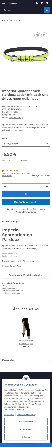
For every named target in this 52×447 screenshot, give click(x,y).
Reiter (14, 114)
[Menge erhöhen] (47, 186)
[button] (37, 3)
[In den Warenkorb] (4, 28)
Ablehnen (26, 437)
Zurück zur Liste (10, 20)
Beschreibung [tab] (10, 221)
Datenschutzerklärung (26, 414)
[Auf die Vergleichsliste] (37, 35)
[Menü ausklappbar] (3, 1)
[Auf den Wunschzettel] (44, 35)
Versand (24, 160)
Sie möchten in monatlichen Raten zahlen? (26, 210)
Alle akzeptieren (26, 421)
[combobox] (26, 144)
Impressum (9, 414)
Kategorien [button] (8, 360)
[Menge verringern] (5, 186)
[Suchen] (47, 10)
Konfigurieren (26, 429)
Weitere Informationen (26, 212)
